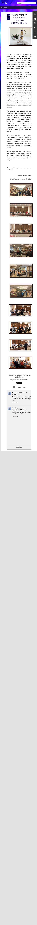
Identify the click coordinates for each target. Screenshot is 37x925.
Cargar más (19, 447)
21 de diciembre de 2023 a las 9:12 (19, 409)
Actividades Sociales (22, 380)
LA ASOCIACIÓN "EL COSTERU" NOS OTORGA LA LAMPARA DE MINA (19, 19)
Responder (15, 403)
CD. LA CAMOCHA (23, 376)
